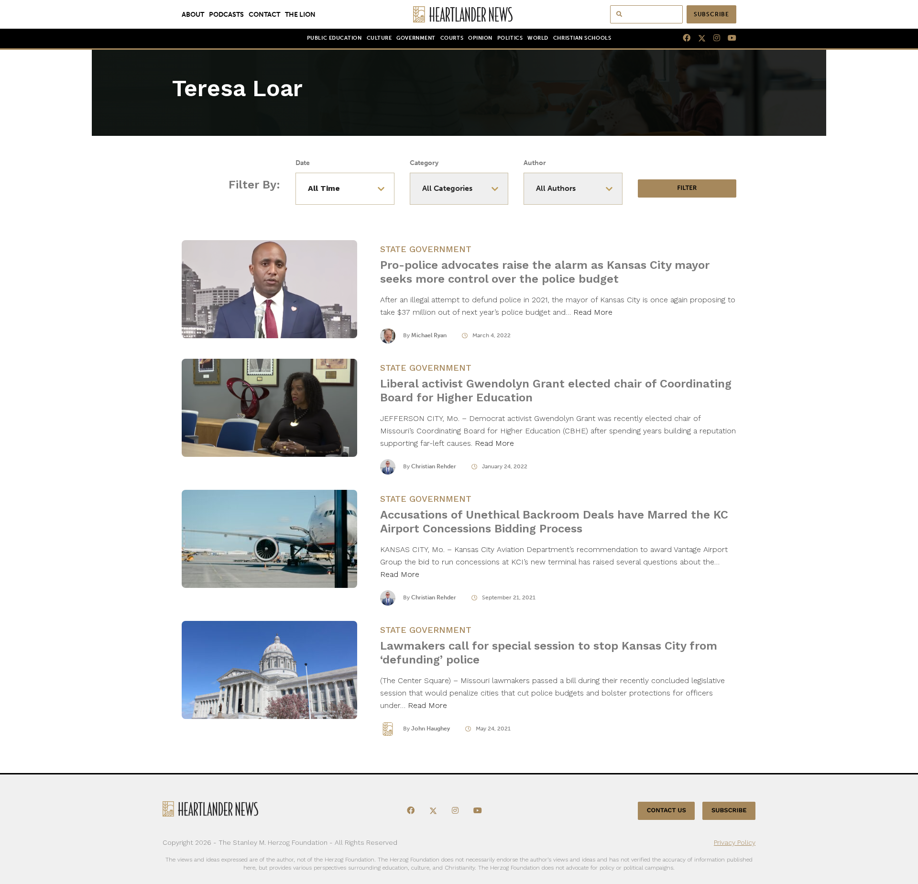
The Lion (300, 14)
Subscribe (711, 14)
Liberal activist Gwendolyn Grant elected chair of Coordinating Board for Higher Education (556, 390)
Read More (592, 312)
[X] (698, 38)
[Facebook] (682, 38)
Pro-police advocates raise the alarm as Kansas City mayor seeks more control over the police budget (545, 272)
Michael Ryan (429, 335)
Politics (510, 38)
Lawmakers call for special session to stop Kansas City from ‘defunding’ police (548, 652)
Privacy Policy (734, 842)
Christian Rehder (433, 466)
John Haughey (430, 728)
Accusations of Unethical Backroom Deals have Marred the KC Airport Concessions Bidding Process (554, 521)
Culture (379, 38)
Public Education (334, 38)
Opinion (480, 38)
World (537, 38)
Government (415, 38)
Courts (451, 38)
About (193, 14)
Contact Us (666, 810)
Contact (264, 14)
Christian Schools (582, 38)
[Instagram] (713, 38)
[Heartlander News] (459, 14)
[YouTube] (728, 38)
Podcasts (226, 14)
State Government (425, 249)
